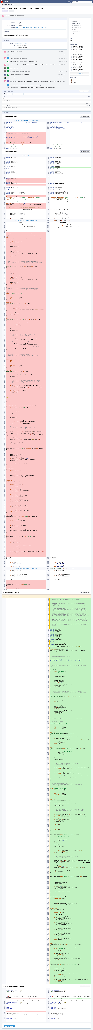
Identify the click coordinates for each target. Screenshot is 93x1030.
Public (12, 11)
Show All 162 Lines (25, 220)
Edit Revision (74, 19)
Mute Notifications (76, 31)
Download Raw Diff (76, 23)
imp (74, 79)
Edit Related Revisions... (77, 25)
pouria (74, 82)
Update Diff (74, 21)
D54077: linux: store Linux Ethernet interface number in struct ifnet (39, 64)
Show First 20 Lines (18, 120)
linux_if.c (9, 105)
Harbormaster (13, 61)
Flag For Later (75, 33)
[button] (68, 2)
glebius (12, 15)
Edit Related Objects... (76, 27)
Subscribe (74, 29)
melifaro (20, 23)
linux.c (8, 103)
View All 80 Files (80, 73)
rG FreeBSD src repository (21, 43)
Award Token (74, 35)
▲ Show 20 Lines (17, 220)
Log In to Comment (9, 1026)
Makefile (9, 109)
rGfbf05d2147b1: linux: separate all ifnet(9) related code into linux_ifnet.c (31, 27)
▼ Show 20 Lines (34, 120)
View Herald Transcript (29, 55)
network (20, 25)
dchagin (19, 22)
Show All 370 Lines (25, 568)
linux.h (8, 102)
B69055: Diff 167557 (33, 61)
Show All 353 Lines (26, 120)
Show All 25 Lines (25, 155)
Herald (11, 55)
